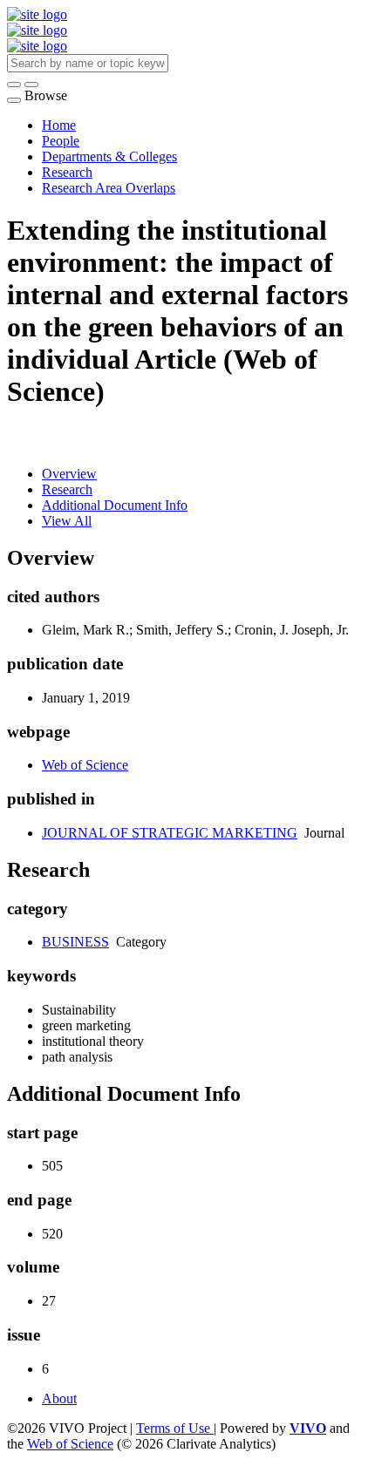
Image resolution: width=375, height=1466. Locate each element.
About (59, 1398)
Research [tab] (67, 489)
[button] (14, 84)
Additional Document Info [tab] (115, 505)
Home (59, 125)
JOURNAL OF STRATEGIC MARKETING (169, 832)
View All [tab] (67, 520)
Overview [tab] (69, 473)
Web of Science (85, 764)
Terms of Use (175, 1428)
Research (67, 172)
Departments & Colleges (109, 156)
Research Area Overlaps (108, 187)
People (60, 140)
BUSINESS (75, 941)
